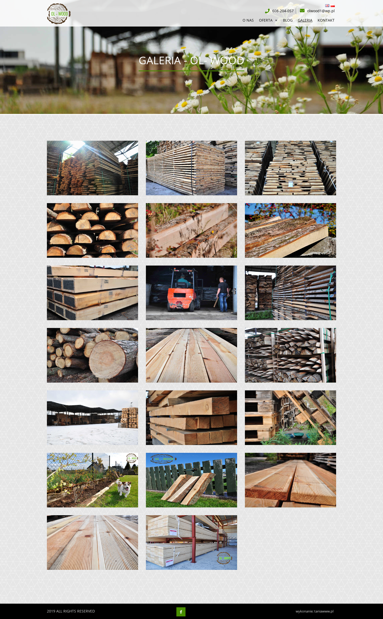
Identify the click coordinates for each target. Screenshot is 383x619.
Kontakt (326, 20)
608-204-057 (283, 10)
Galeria (305, 20)
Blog (288, 20)
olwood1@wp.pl (321, 10)
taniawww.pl (323, 611)
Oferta (266, 20)
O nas (248, 20)
